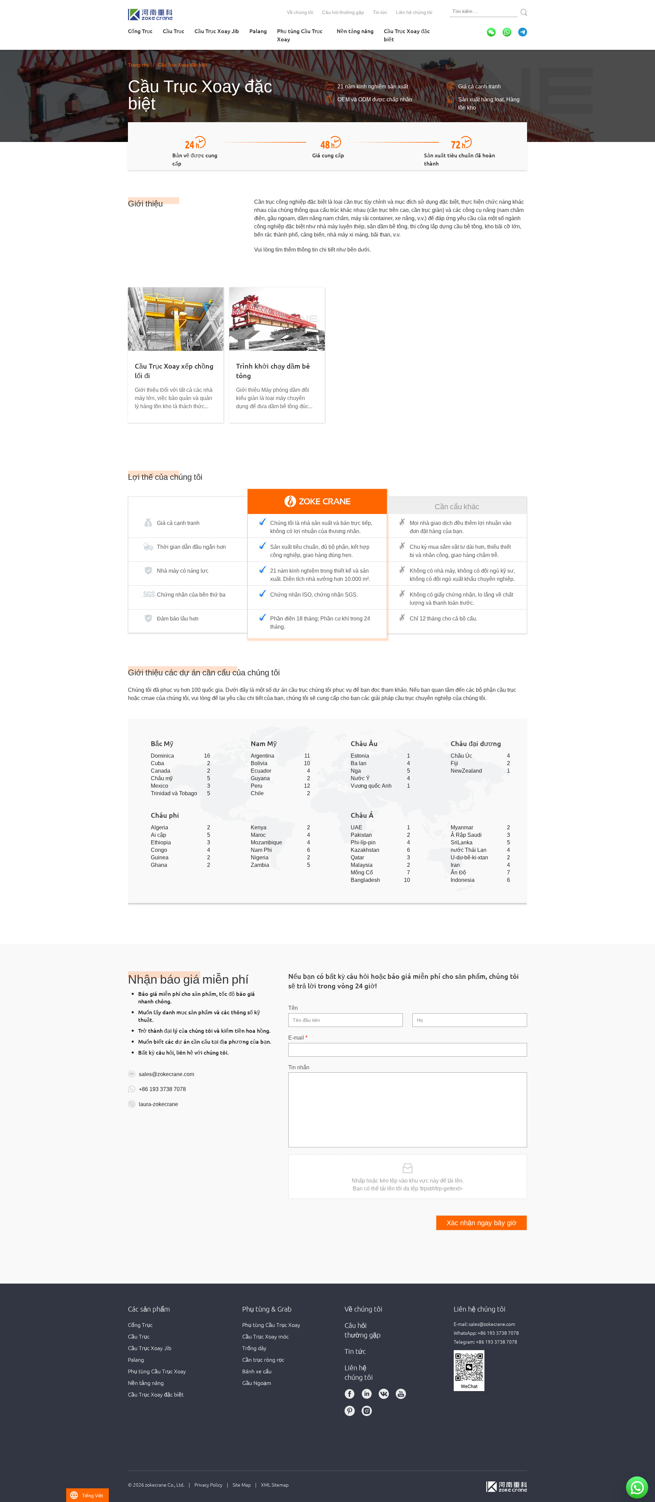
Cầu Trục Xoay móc (265, 1336)
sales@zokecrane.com (166, 1073)
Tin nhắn (298, 1066)
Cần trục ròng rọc (263, 1359)
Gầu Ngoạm (256, 1382)
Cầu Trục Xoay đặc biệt (407, 35)
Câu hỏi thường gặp (343, 12)
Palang (258, 30)
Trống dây (254, 1347)
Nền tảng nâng (355, 30)
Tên (293, 1007)
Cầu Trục (173, 30)
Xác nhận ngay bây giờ (481, 1223)
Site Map (242, 1484)
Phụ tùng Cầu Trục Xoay (299, 35)
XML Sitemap (275, 1484)
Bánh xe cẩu (257, 1371)
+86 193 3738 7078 (162, 1088)
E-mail (297, 1037)
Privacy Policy (208, 1484)
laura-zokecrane (158, 1103)
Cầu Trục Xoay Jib (216, 30)
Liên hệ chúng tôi (414, 12)
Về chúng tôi (300, 12)
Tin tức (380, 12)
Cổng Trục (140, 30)
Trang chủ (138, 64)
